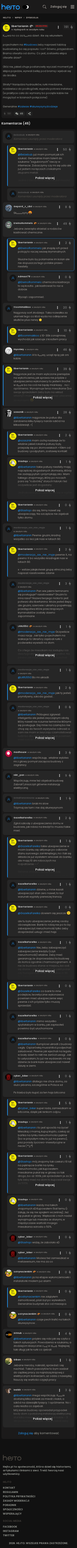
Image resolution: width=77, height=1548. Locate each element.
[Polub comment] (70, 149)
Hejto (7, 17)
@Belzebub (25, 154)
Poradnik (9, 1505)
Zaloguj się (58, 7)
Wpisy (18, 17)
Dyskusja (32, 17)
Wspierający (12, 1513)
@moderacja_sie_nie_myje (36, 554)
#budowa (30, 44)
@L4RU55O (25, 677)
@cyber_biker (27, 1108)
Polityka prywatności (19, 1496)
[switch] (25, 7)
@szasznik (24, 440)
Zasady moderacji (16, 1500)
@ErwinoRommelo (30, 248)
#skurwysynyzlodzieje (44, 106)
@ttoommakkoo (28, 335)
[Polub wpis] (71, 27)
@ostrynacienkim (29, 1296)
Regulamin (10, 1492)
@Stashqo (25, 510)
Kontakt (9, 1487)
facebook (10, 1526)
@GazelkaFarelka (29, 846)
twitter (8, 1535)
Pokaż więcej (45, 178)
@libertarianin (23, 355)
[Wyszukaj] (44, 7)
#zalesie (23, 106)
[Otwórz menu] (72, 7)
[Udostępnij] (29, 113)
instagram (11, 1531)
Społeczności (13, 1509)
